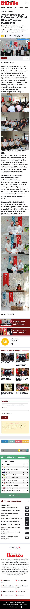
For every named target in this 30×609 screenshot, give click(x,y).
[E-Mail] (11, 344)
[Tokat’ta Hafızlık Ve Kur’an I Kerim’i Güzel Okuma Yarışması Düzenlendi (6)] (15, 244)
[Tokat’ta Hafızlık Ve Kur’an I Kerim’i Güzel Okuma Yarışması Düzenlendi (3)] (15, 140)
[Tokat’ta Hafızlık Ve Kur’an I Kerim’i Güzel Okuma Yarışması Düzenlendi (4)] (15, 121)
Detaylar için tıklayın (15, 495)
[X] (13, 548)
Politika (20, 7)
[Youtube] (19, 548)
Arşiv (26, 7)
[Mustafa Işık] (5, 341)
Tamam (19, 607)
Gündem (9, 7)
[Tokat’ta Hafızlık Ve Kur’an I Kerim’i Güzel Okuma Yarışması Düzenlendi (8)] (15, 225)
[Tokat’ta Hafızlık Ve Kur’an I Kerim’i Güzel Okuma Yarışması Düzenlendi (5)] (15, 102)
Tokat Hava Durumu (22, 580)
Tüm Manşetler (21, 591)
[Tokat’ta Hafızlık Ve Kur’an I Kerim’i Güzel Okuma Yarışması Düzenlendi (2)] (15, 282)
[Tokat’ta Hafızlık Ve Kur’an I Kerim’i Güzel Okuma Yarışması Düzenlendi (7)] (15, 263)
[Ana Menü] (27, 2)
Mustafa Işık (13, 340)
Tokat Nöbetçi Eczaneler (5, 581)
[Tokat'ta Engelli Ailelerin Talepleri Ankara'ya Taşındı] (7, 372)
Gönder (4, 417)
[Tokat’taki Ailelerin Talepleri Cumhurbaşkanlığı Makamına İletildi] (22, 356)
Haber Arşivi (21, 595)
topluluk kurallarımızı (15, 423)
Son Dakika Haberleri (8, 595)
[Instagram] (16, 548)
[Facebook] (11, 548)
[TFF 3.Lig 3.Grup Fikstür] (28, 501)
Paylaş (4, 57)
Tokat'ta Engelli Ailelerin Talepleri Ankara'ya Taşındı (6, 378)
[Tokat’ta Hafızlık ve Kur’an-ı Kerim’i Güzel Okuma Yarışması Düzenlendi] (15, 47)
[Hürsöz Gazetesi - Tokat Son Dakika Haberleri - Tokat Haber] (9, 2)
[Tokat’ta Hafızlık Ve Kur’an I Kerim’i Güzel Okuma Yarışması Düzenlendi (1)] (15, 301)
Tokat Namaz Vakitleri (8, 585)
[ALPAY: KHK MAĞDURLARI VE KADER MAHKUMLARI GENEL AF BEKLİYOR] (22, 372)
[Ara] (25, 2)
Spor (15, 7)
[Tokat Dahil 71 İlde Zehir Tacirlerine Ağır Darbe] (7, 356)
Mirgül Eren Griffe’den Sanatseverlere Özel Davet (7, 394)
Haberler (3, 11)
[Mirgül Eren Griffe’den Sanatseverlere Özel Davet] (7, 387)
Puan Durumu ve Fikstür (8, 591)
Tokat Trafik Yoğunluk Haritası (22, 586)
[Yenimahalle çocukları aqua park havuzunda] (22, 387)
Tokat (3, 7)
